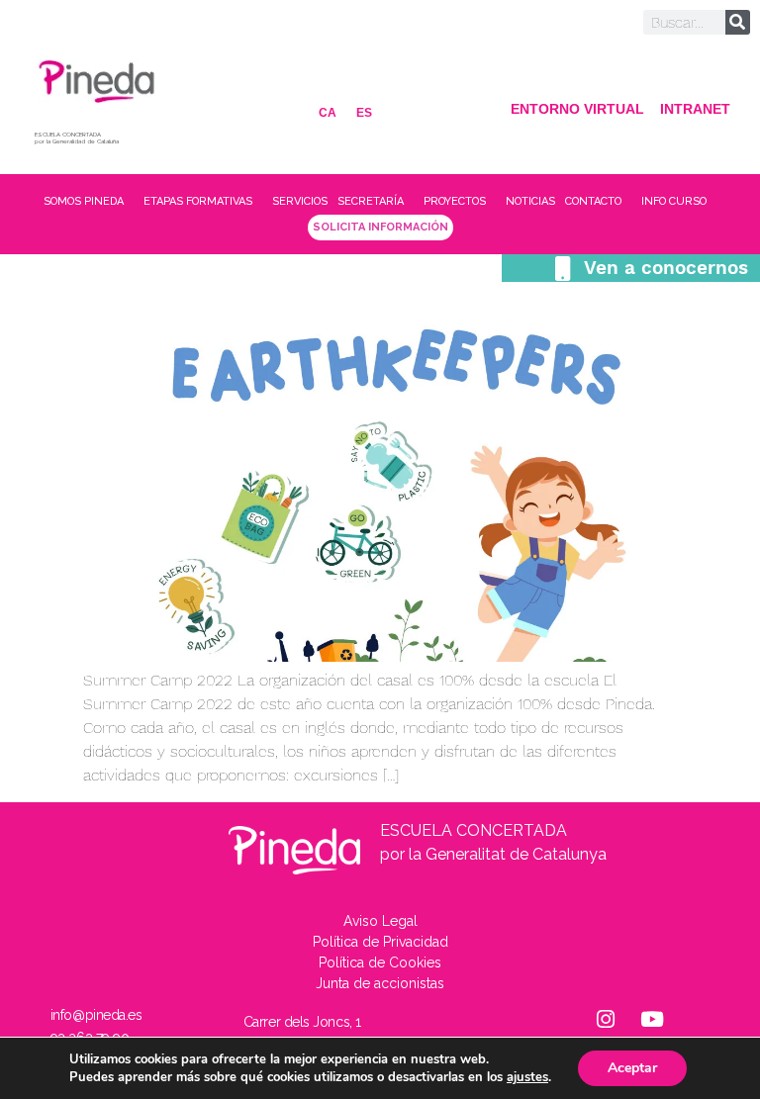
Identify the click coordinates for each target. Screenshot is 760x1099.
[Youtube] (652, 1020)
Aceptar (632, 1067)
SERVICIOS (300, 201)
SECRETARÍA (370, 201)
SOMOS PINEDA (84, 201)
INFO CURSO (674, 201)
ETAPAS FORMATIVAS (197, 201)
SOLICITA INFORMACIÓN (380, 227)
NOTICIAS (530, 201)
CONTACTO (593, 201)
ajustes (527, 1077)
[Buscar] (737, 22)
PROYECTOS (455, 201)
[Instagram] (605, 1020)
